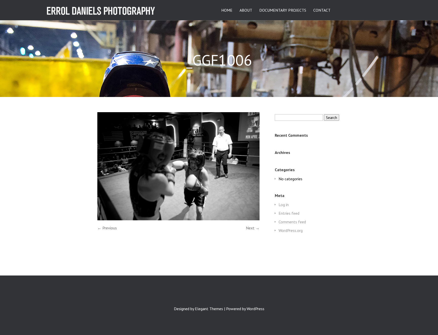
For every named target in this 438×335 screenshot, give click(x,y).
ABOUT (246, 10)
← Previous (107, 227)
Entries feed (289, 213)
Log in (284, 204)
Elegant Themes (209, 308)
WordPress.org (291, 230)
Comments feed (292, 221)
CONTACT (322, 10)
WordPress (255, 308)
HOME (226, 10)
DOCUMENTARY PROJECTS (282, 10)
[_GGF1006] (178, 218)
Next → (253, 227)
